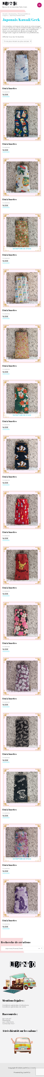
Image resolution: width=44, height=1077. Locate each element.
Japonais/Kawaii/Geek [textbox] (21, 948)
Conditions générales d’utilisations (15, 1005)
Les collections (8, 1022)
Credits (33, 1068)
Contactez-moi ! (8, 1024)
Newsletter (6, 1020)
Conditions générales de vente (14, 1007)
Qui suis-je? (6, 1019)
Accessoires (13, 14)
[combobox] (22, 948)
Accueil (4, 14)
